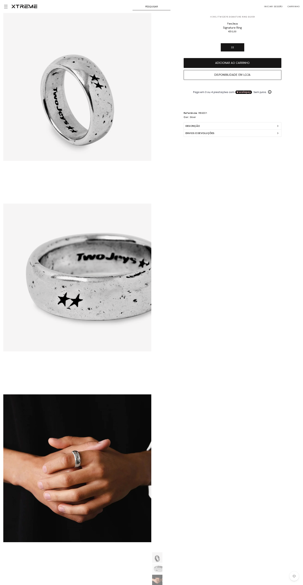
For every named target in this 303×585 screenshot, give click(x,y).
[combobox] (152, 6)
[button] (5, 6)
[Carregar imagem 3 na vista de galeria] (157, 580)
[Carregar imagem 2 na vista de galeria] (157, 569)
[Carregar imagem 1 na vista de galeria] (157, 557)
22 (232, 47)
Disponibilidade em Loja (232, 75)
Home (213, 16)
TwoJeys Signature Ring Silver (236, 16)
